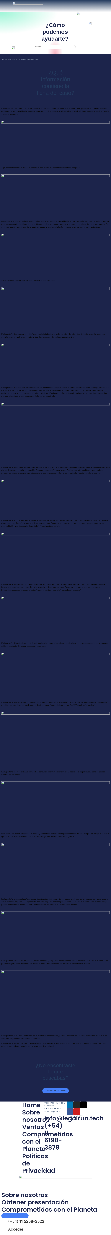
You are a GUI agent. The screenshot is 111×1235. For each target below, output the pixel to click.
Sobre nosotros (36, 1116)
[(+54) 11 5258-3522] (4, 1221)
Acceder (15, 1229)
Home (31, 1105)
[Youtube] (76, 1111)
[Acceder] (4, 1229)
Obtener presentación (35, 1202)
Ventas (33, 1127)
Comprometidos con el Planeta (49, 1209)
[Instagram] (76, 1105)
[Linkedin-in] (70, 1105)
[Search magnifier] (75, 47)
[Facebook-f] (70, 1111)
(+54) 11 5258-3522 (26, 1221)
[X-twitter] (83, 1105)
